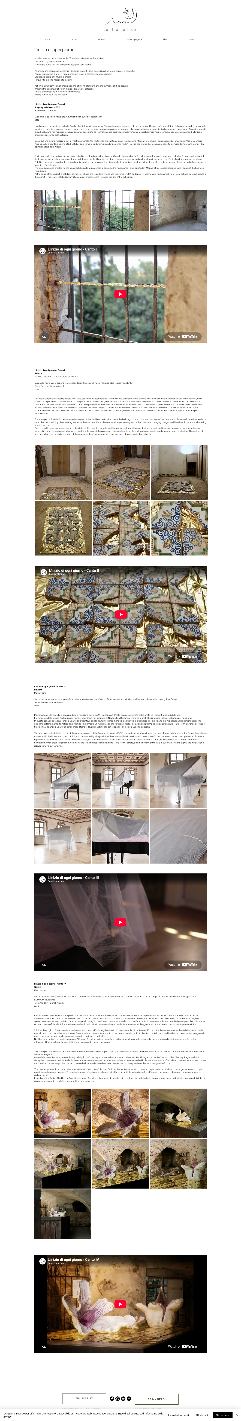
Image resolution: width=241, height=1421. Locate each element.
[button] (62, 210)
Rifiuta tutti (202, 1415)
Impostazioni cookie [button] (179, 1415)
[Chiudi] (237, 1415)
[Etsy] (129, 1398)
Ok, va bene (223, 1415)
